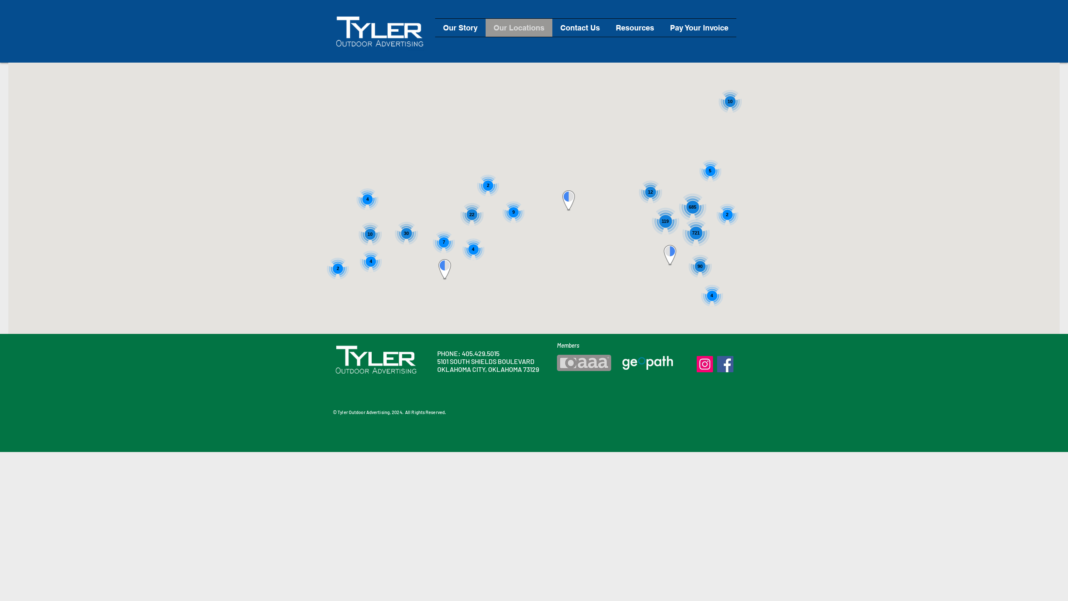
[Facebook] (725, 364)
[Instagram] (705, 364)
